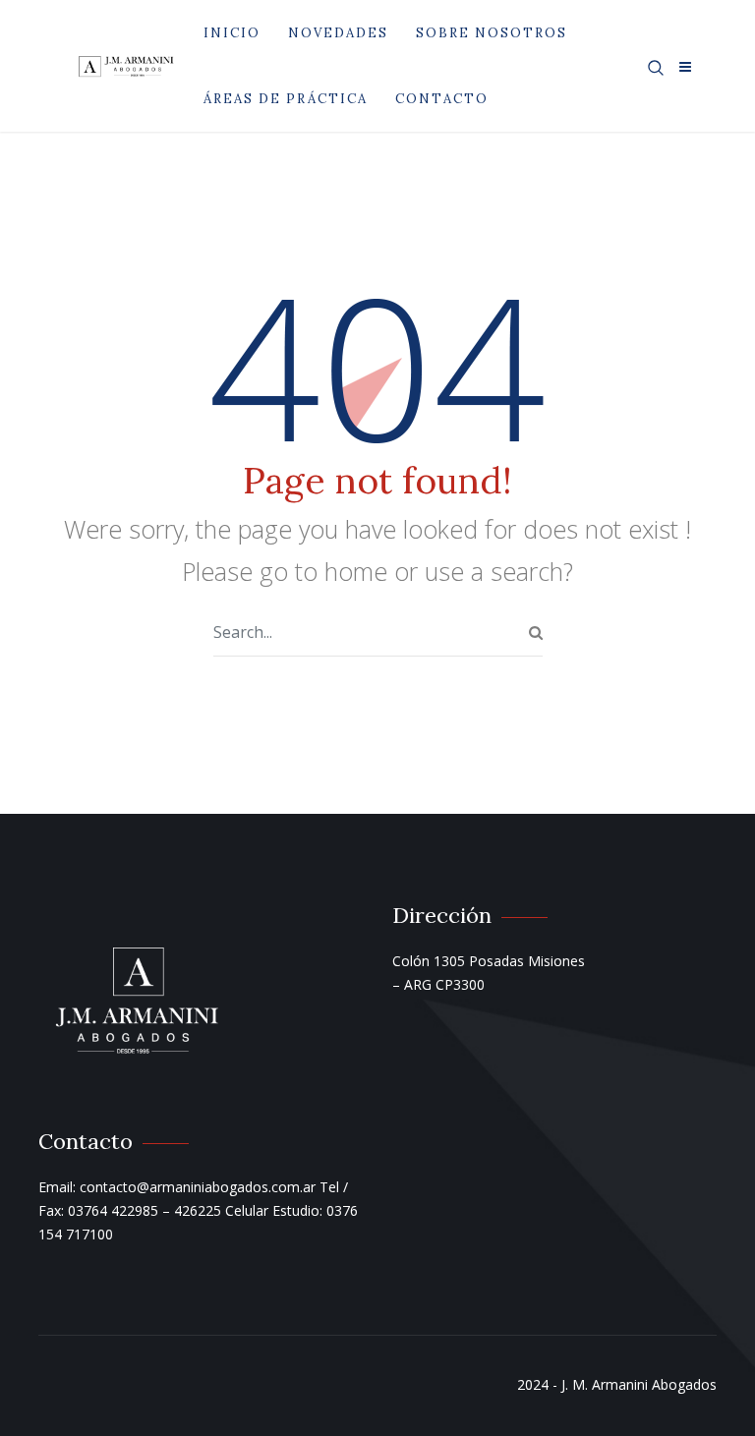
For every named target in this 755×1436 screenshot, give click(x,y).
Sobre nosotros (491, 33)
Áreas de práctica (285, 98)
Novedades (338, 33)
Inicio (232, 33)
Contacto (442, 98)
